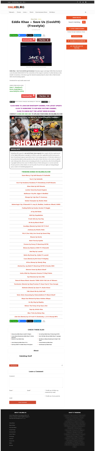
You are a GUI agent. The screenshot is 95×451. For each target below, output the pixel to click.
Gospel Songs (12, 429)
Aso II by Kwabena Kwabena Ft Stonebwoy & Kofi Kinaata (36, 182)
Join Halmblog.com (77, 36)
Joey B (66, 423)
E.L (76, 419)
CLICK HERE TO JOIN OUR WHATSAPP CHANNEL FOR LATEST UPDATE (36, 106)
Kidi (77, 423)
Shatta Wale (74, 438)
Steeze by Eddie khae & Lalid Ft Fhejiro (21, 334)
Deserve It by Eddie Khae (17, 339)
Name (11, 390)
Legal (9, 2)
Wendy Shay (75, 444)
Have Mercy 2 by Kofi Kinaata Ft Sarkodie (36, 175)
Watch (31, 12)
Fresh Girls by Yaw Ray (36, 219)
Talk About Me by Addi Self (36, 291)
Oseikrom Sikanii (75, 434)
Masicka (69, 432)
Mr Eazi (80, 432)
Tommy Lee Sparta (78, 440)
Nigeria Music (12, 425)
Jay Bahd (82, 421)
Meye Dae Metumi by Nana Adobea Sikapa (36, 298)
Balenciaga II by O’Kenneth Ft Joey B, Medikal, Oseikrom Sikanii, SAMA (36, 204)
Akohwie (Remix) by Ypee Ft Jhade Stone (36, 287)
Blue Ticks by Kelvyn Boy (36, 313)
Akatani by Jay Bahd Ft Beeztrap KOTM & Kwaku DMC (36, 266)
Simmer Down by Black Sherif (36, 269)
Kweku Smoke (78, 428)
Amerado (67, 415)
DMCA (10, 443)
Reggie (76, 436)
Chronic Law (69, 417)
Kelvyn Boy (71, 423)
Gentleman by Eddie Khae (45, 344)
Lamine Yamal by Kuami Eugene (36, 190)
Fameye (80, 419)
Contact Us (11, 440)
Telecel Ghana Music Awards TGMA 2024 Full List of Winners (36, 280)
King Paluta (82, 423)
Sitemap (24, 418)
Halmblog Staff (36, 29)
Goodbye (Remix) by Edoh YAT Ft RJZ (36, 226)
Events (19, 12)
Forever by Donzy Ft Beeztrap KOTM (36, 244)
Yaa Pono (82, 444)
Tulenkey (77, 442)
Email (29, 390)
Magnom (82, 430)
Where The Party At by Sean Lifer (36, 306)
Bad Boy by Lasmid (36, 251)
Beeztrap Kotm (74, 415)
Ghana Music (34, 19)
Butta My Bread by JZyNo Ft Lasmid (36, 255)
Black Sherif (82, 415)
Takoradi (11, 12)
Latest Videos (12, 434)
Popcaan (83, 434)
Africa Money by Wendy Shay (36, 262)
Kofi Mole (74, 425)
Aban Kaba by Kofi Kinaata (36, 186)
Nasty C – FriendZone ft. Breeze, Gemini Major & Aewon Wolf (16, 89)
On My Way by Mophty (36, 302)
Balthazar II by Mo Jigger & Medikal (36, 193)
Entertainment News (41, 12)
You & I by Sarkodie (36, 179)
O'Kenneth (67, 434)
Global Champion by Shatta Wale (36, 201)
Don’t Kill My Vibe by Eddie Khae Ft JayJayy (50, 336)
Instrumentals (12, 432)
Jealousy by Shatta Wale (36, 230)
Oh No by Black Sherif (36, 222)
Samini (81, 436)
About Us (11, 438)
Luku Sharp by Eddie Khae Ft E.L (19, 342)
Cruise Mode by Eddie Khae (46, 342)
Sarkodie (68, 438)
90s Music (52, 12)
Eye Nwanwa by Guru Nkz (36, 277)
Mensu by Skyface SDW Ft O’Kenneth (36, 248)
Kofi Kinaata (67, 425)
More (24, 2)
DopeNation (70, 419)
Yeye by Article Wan (36, 309)
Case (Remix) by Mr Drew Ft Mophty (36, 259)
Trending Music (69, 442)
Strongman (69, 440)
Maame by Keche (36, 237)
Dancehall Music (12, 427)
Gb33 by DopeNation (36, 215)
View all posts (14, 365)
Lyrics (21, 2)
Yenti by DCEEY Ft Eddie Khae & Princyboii (21, 344)
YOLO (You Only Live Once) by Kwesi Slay (36, 233)
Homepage (11, 436)
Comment (12, 376)
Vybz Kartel (68, 444)
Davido (81, 417)
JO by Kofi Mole (36, 211)
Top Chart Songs (15, 2)
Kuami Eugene (81, 425)
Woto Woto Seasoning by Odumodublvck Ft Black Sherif (36, 295)
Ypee (75, 446)
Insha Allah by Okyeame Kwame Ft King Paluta (36, 273)
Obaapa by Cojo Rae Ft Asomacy (36, 197)
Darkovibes (76, 417)
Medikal (75, 432)
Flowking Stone (69, 421)
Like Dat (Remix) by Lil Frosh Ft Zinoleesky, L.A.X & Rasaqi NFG (36, 316)
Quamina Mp (70, 436)
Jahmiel (76, 421)
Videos (82, 442)
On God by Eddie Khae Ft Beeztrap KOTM (49, 334)
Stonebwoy (81, 438)
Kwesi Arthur (68, 430)
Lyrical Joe (75, 430)
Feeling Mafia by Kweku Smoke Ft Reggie (36, 208)
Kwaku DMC (70, 428)
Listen (24, 12)
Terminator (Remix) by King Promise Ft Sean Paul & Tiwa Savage (36, 284)
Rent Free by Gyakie (36, 240)
